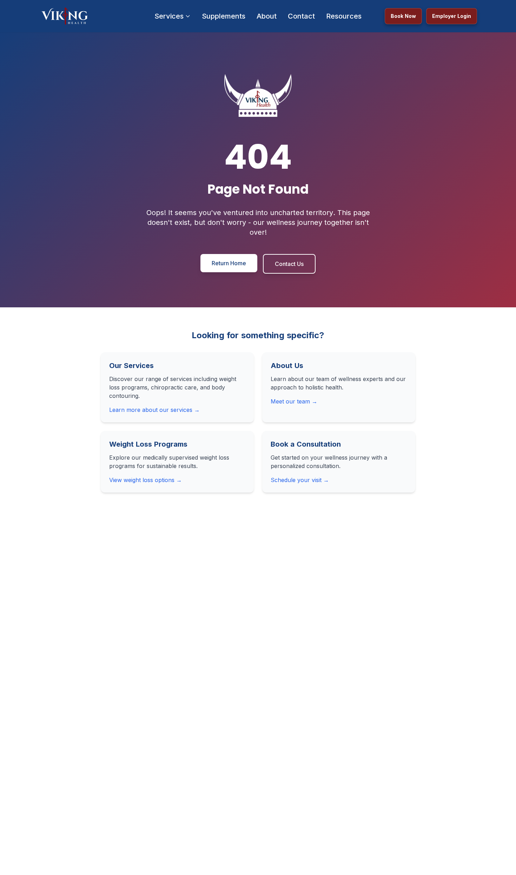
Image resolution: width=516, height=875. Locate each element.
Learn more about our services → (154, 409)
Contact (301, 16)
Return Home (229, 263)
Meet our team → (294, 401)
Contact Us (289, 263)
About (267, 16)
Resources (344, 16)
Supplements (223, 16)
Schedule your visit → (300, 479)
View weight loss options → (145, 479)
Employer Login (451, 16)
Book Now (403, 16)
